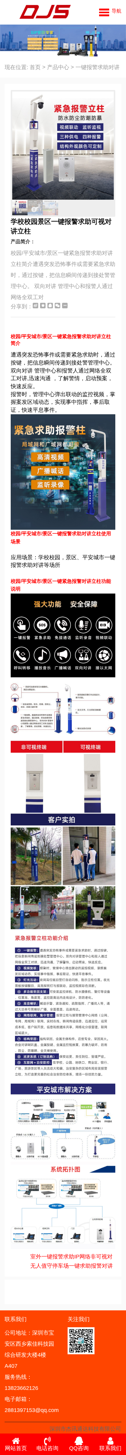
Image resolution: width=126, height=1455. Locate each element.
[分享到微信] (57, 305)
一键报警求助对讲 (98, 67)
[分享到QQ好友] (50, 305)
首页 (35, 67)
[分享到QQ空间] (43, 305)
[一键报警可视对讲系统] (38, 12)
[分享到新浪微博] (35, 305)
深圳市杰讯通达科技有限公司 (85, 1429)
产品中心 (58, 67)
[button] (110, 11)
